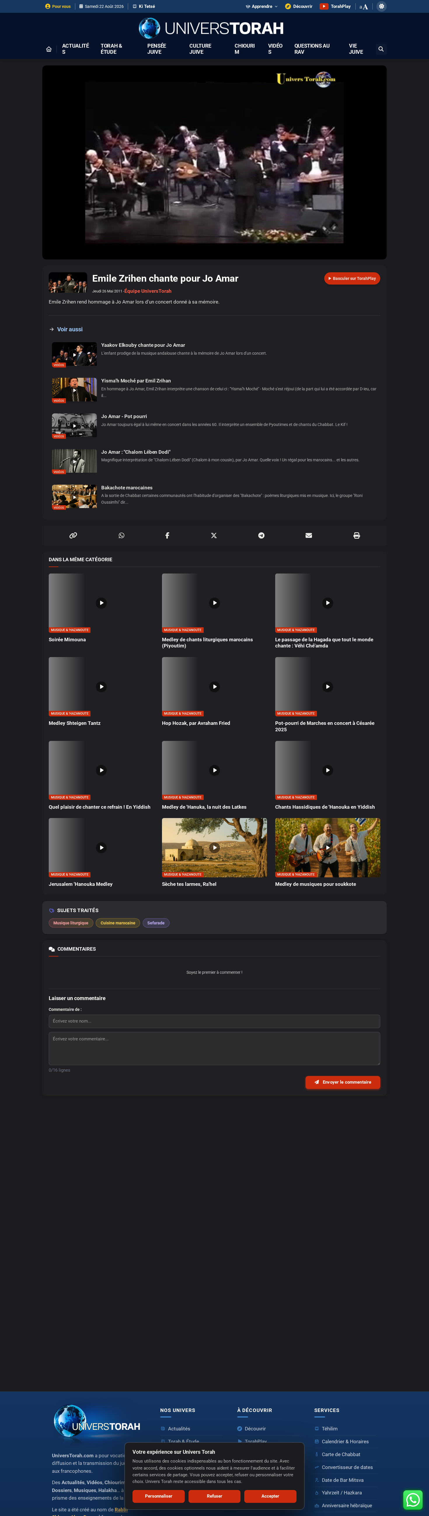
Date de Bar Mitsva (343, 1480)
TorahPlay (256, 1441)
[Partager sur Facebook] (167, 535)
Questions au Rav (312, 49)
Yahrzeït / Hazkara (342, 1493)
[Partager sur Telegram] (261, 535)
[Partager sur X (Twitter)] (214, 535)
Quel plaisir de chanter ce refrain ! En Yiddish (100, 807)
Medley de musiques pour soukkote (315, 884)
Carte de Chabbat (341, 1454)
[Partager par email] (309, 535)
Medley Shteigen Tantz (75, 723)
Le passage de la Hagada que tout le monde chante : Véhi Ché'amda (324, 643)
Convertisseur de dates (347, 1467)
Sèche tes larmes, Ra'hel (189, 884)
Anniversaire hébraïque (347, 1505)
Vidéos (275, 49)
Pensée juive (156, 49)
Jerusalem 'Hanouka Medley (81, 884)
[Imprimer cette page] (356, 535)
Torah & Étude (111, 49)
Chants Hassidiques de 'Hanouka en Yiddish (325, 807)
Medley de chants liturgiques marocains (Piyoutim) (207, 643)
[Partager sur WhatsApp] (121, 535)
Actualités (75, 49)
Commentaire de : (65, 1009)
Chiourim (245, 49)
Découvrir (255, 1429)
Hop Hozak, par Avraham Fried (196, 723)
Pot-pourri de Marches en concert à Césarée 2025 (324, 726)
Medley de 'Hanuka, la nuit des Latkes (204, 807)
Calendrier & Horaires (345, 1441)
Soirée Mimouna (67, 639)
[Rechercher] (381, 49)
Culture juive (200, 49)
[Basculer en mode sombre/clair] (381, 6)
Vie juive (356, 49)
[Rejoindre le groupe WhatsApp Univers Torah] (413, 1500)
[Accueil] (48, 49)
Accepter (270, 1496)
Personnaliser (158, 1496)
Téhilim (330, 1429)
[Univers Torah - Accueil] (214, 29)
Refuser (214, 1496)
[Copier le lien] (73, 535)
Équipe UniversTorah (148, 291)
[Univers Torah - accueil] (99, 1423)
